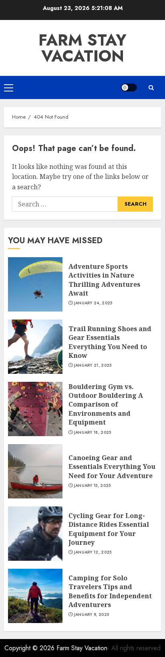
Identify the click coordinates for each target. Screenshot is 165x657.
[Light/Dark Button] (129, 87)
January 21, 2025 (93, 365)
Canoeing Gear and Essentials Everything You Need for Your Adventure (111, 466)
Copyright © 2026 (30, 648)
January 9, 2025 (91, 614)
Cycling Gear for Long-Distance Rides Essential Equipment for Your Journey (108, 529)
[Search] (151, 87)
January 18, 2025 (92, 432)
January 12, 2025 (93, 552)
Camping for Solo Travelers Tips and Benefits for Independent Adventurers (110, 591)
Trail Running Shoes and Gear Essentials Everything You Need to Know (109, 342)
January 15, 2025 (92, 485)
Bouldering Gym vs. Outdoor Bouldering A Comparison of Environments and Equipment (105, 404)
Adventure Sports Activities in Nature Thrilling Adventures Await (104, 280)
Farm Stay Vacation (82, 47)
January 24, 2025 (93, 303)
